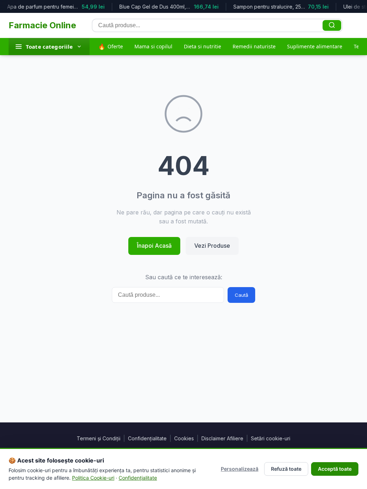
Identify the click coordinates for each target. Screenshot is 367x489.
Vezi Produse (212, 245)
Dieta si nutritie (202, 46)
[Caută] (332, 25)
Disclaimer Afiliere (222, 438)
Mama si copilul (153, 46)
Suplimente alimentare (314, 46)
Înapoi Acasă (154, 245)
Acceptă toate (335, 469)
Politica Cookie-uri (93, 478)
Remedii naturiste (254, 46)
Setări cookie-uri (270, 438)
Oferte (110, 46)
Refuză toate (286, 469)
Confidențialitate (147, 438)
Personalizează (239, 469)
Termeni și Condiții (98, 438)
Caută (241, 295)
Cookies (184, 438)
